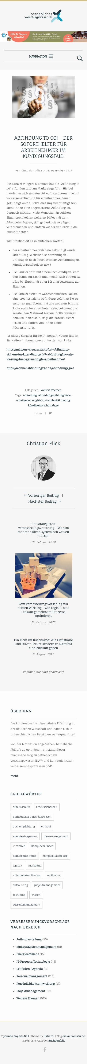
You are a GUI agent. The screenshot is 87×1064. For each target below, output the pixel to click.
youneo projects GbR (16, 1036)
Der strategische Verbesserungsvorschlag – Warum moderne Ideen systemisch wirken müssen (43, 529)
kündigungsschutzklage (43, 405)
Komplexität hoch (42, 846)
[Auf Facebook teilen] (45, 413)
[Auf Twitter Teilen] (50, 413)
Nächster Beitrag (42, 501)
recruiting (19, 894)
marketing (34, 865)
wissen (36, 894)
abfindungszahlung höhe (54, 395)
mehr (14, 776)
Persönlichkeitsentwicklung (35, 983)
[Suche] (80, 58)
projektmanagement (47, 885)
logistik (17, 865)
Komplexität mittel (24, 855)
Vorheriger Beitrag (43, 495)
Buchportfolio (56, 1040)
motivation (54, 875)
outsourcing (20, 885)
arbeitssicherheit (46, 807)
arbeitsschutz (21, 807)
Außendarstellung (29, 939)
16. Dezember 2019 (59, 170)
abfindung (30, 395)
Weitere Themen (51, 390)
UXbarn (48, 1036)
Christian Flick (31, 170)
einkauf (46, 826)
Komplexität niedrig (57, 400)
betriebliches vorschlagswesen (32, 816)
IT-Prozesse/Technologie (33, 961)
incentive (19, 846)
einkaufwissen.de (74, 1036)
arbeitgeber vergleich (29, 400)
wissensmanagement (26, 904)
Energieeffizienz (27, 954)
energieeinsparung (25, 836)
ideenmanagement (56, 836)
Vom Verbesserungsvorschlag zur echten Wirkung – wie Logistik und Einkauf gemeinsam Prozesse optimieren (43, 610)
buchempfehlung (24, 826)
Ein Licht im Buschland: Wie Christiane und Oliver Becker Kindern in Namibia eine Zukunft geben (43, 644)
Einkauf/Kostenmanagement (36, 946)
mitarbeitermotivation (27, 875)
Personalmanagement (31, 976)
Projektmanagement (30, 991)
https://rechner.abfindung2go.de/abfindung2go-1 (40, 368)
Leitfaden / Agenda (29, 968)
